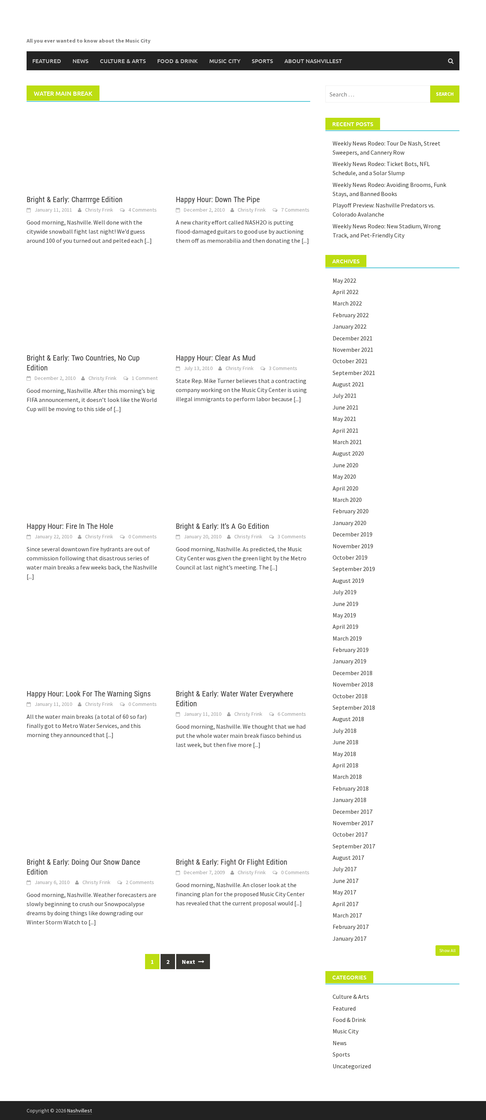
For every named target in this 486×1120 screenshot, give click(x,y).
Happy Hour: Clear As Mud (216, 357)
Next (189, 961)
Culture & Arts (123, 61)
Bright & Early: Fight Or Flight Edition (231, 862)
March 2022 (347, 303)
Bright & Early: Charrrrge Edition (75, 199)
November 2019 (353, 546)
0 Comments (142, 536)
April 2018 (345, 765)
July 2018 (345, 730)
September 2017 (354, 846)
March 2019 (347, 638)
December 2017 (352, 811)
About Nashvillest (313, 61)
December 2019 (352, 534)
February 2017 (351, 926)
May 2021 (344, 418)
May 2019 (344, 615)
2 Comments (140, 882)
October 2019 (350, 557)
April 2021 (345, 430)
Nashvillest (79, 1110)
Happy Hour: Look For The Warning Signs (89, 693)
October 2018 (350, 696)
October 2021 (350, 361)
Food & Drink (177, 61)
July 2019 (345, 592)
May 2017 (344, 892)
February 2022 (351, 315)
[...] (148, 240)
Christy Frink (99, 209)
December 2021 (352, 338)
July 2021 (345, 395)
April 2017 (345, 904)
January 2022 (349, 326)
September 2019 (354, 569)
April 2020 (345, 488)
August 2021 (348, 384)
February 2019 (351, 649)
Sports (262, 61)
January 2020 (349, 523)
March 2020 (347, 499)
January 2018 (349, 800)
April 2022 (345, 292)
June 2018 (345, 742)
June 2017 (345, 880)
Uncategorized (352, 1066)
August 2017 (348, 857)
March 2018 (347, 776)
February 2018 (351, 788)
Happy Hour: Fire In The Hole (70, 526)
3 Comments (283, 368)
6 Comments (292, 713)
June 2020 (345, 465)
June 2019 (345, 603)
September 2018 (354, 707)
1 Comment (145, 378)
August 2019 (348, 580)
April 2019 (345, 626)
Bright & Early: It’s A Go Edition (222, 526)
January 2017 (349, 938)
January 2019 (349, 661)
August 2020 (348, 453)
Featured (46, 61)
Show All (447, 950)
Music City (224, 61)
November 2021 (353, 349)
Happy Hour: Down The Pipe (218, 199)
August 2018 (348, 719)
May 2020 (344, 476)
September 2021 (354, 372)
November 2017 (353, 823)
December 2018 (352, 673)
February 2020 (351, 511)
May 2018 (344, 754)
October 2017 (350, 834)
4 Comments (142, 209)
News (80, 61)
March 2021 (347, 442)
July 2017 (345, 869)
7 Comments (295, 209)
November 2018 (353, 684)
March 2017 (347, 915)
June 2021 (345, 407)
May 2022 (344, 280)
